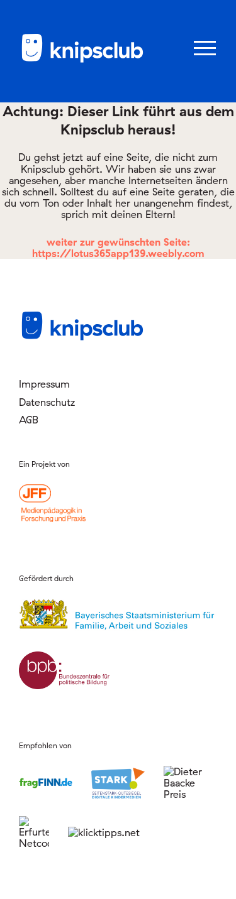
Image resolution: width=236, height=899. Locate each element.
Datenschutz (47, 402)
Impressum (44, 384)
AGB (28, 419)
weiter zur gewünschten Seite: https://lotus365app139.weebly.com (118, 247)
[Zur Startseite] (82, 60)
